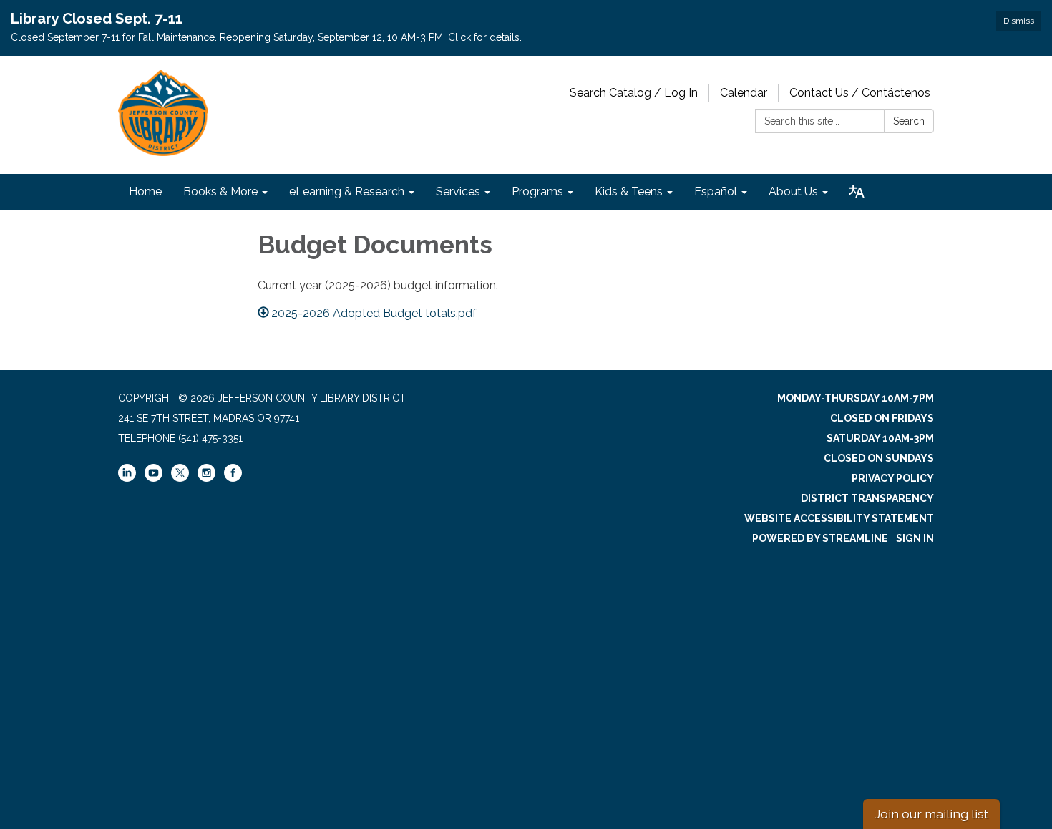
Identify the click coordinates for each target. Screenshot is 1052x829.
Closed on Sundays (879, 458)
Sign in (915, 538)
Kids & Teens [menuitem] (629, 191)
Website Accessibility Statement (839, 518)
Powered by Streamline (820, 538)
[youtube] (153, 478)
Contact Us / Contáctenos (859, 93)
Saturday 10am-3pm (880, 438)
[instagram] (206, 478)
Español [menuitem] (715, 191)
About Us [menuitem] (793, 191)
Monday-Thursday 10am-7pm (855, 398)
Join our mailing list (931, 813)
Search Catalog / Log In (634, 93)
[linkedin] (127, 478)
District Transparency (867, 498)
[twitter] (180, 474)
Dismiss (1018, 21)
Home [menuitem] (145, 191)
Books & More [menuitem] (220, 191)
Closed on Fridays (882, 418)
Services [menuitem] (458, 191)
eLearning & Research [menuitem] (346, 191)
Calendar (743, 93)
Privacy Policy (893, 478)
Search (909, 121)
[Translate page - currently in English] (857, 192)
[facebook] (233, 478)
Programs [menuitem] (537, 191)
